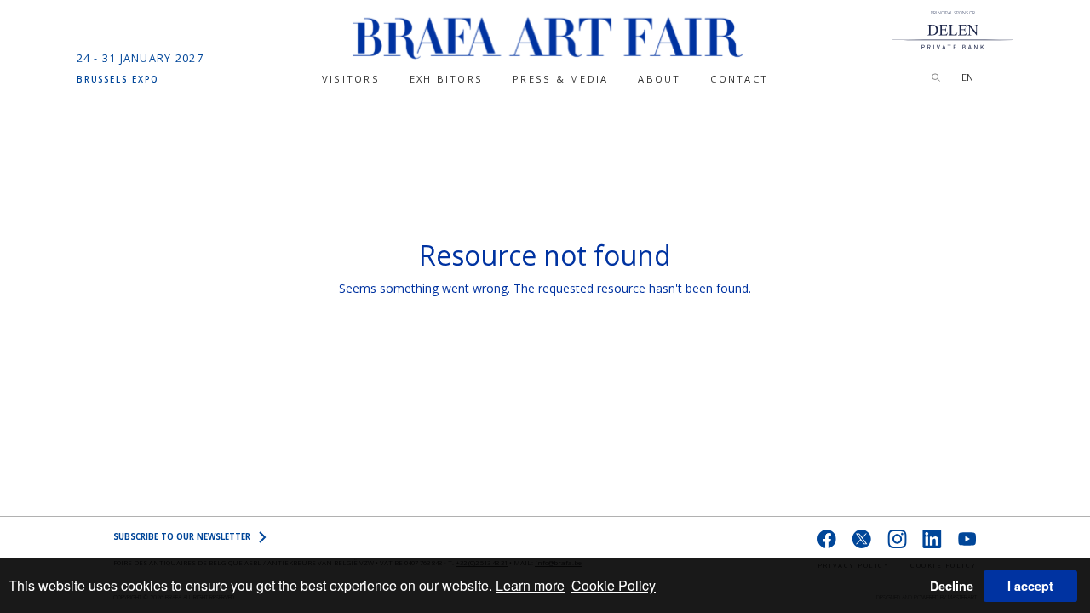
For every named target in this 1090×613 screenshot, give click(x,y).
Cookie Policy (613, 585)
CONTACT (739, 78)
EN (967, 77)
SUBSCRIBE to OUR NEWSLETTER (181, 536)
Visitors (351, 78)
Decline (951, 585)
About (659, 78)
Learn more (530, 585)
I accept (1030, 585)
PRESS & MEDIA (560, 78)
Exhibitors (446, 78)
